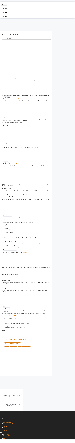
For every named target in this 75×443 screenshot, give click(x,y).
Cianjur (12, 361)
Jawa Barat (7, 361)
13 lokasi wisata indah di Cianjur (10, 117)
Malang (6, 11)
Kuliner (6, 9)
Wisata (6, 8)
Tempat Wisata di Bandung (7, 422)
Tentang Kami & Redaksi (7, 435)
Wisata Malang (5, 428)
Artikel (6, 7)
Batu (6, 16)
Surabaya (6, 15)
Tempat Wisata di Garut (6, 424)
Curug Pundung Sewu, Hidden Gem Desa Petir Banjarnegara (12, 407)
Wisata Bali (5, 430)
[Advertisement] (26, 25)
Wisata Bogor (5, 426)
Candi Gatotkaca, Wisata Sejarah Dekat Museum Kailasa (12, 398)
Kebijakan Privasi (6, 434)
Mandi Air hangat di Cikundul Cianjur (11, 285)
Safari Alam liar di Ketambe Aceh (10, 315)
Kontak (4, 437)
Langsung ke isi (2, 0)
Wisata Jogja (5, 427)
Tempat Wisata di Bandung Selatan (8, 423)
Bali (6, 12)
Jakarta (6, 13)
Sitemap (4, 438)
